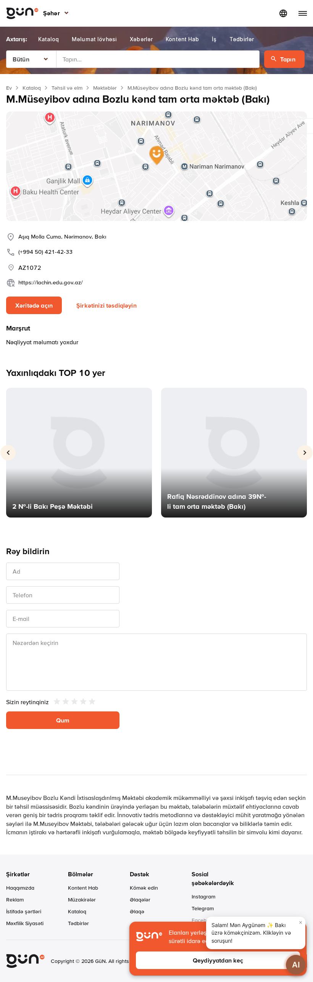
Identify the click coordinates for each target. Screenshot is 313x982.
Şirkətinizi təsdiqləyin (106, 305)
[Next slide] (305, 452)
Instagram (203, 896)
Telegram (203, 908)
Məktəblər (105, 88)
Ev (9, 88)
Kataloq (32, 88)
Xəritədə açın (34, 305)
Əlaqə (137, 911)
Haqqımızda (20, 888)
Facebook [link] (203, 920)
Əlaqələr (140, 900)
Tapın (287, 59)
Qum (62, 720)
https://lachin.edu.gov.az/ (50, 282)
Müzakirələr (82, 900)
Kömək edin (144, 888)
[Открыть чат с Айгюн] (295, 964)
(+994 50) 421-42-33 (45, 251)
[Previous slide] (8, 452)
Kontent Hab (83, 888)
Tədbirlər (78, 923)
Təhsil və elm (67, 88)
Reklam (15, 900)
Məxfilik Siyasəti (25, 923)
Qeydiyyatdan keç (218, 960)
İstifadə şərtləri (23, 911)
